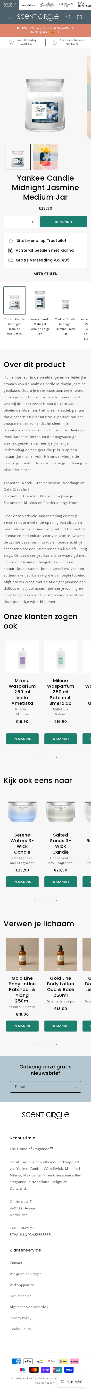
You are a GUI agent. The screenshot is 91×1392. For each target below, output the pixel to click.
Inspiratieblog (20, 1296)
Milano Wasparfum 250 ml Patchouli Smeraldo (60, 692)
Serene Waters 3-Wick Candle (22, 843)
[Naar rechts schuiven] (56, 757)
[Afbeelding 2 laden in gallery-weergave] (45, 157)
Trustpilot (57, 240)
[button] (9, 16)
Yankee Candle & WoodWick (41, 1378)
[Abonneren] (75, 1087)
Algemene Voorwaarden (29, 1307)
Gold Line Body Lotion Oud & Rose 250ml (60, 986)
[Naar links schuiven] (35, 757)
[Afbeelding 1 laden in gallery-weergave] (17, 157)
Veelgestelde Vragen (25, 1274)
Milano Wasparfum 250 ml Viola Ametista (22, 692)
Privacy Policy (20, 1318)
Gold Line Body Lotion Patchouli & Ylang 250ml (22, 989)
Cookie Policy (20, 1329)
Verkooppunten (22, 1285)
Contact (16, 1263)
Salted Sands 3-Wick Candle (60, 843)
